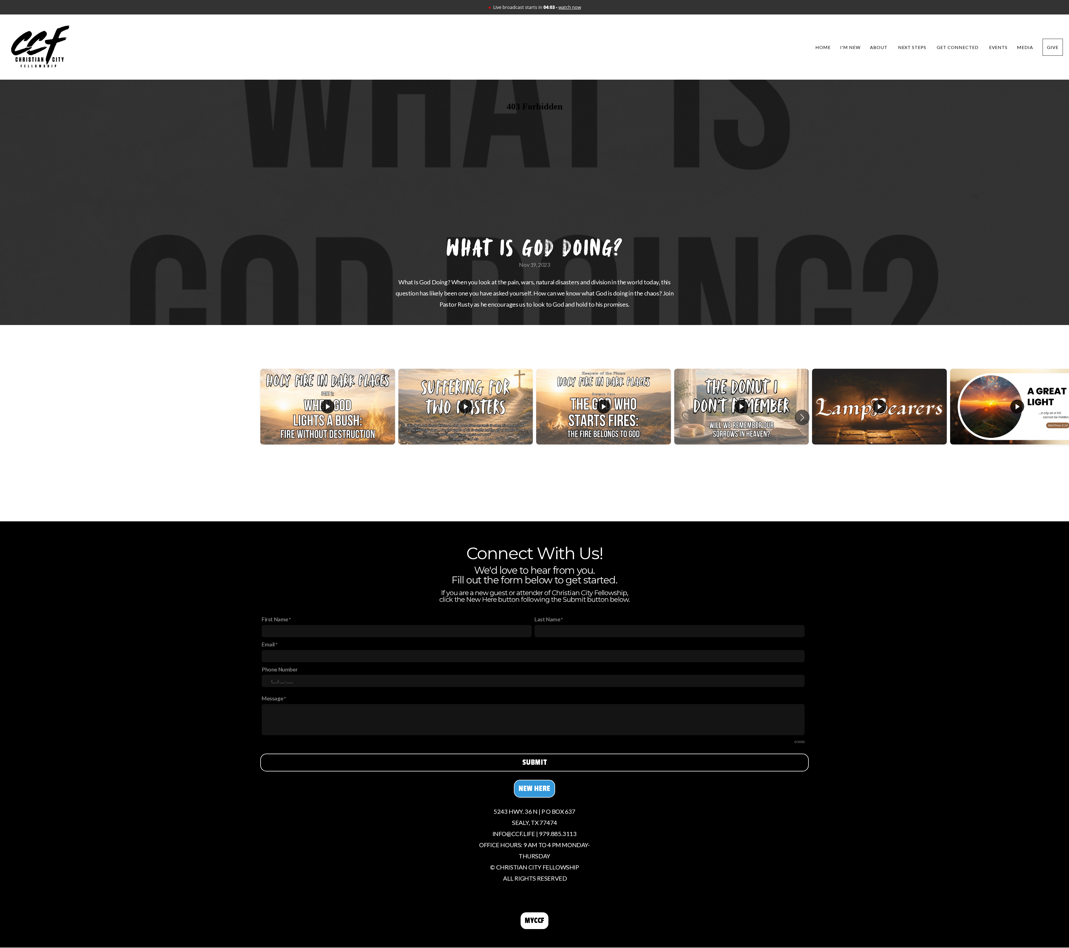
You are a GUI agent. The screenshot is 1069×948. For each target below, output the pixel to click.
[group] (327, 417)
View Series (534, 483)
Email (268, 644)
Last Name (547, 619)
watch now (569, 7)
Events (998, 47)
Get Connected (958, 47)
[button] (802, 417)
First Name (275, 619)
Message (272, 698)
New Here (534, 788)
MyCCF (534, 920)
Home (823, 47)
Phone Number (280, 669)
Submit (534, 762)
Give (1052, 47)
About (879, 47)
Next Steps (913, 47)
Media (1025, 47)
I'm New (850, 47)
